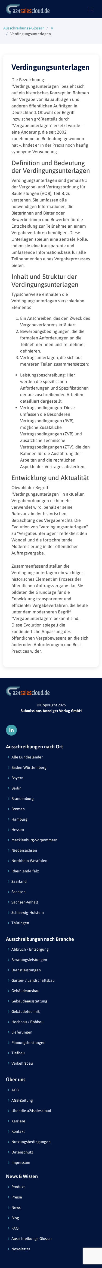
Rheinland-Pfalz (25, 871)
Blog (15, 1218)
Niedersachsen (24, 850)
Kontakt (18, 1131)
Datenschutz (22, 1152)
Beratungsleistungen (29, 960)
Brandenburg (22, 798)
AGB (14, 1090)
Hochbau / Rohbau (27, 1022)
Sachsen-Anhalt (24, 902)
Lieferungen (21, 1032)
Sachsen (18, 892)
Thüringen (20, 923)
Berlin (16, 788)
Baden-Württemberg (29, 767)
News (16, 1207)
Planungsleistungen (28, 1042)
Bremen (18, 809)
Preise (16, 1197)
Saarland (19, 881)
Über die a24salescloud (31, 1111)
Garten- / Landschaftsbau (33, 980)
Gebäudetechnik (25, 1011)
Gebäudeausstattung (29, 1001)
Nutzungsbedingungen (31, 1142)
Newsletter (20, 1249)
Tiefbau (18, 1053)
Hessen (17, 830)
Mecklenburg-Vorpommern (34, 840)
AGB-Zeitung (22, 1100)
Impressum (20, 1162)
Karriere (18, 1121)
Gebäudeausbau (25, 991)
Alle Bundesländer (27, 757)
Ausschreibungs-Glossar (23, 28)
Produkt (18, 1187)
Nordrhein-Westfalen (29, 861)
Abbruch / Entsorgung (30, 949)
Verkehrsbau (22, 1063)
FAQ (14, 1228)
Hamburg (19, 819)
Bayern (17, 778)
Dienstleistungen (26, 970)
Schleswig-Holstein (27, 912)
